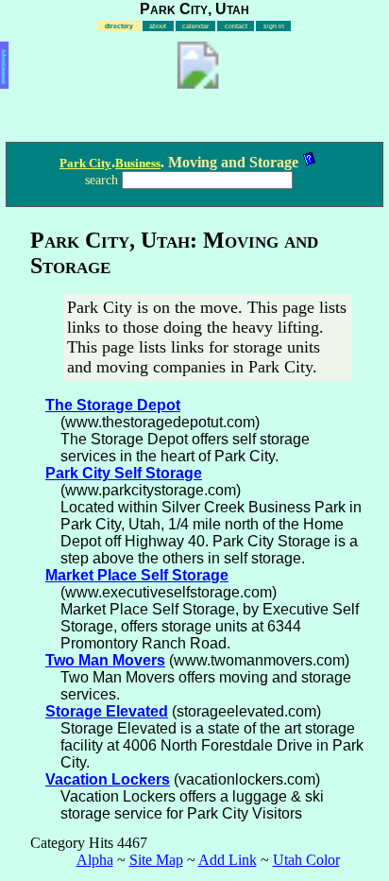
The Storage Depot (112, 405)
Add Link (227, 860)
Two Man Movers (105, 660)
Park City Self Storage (123, 473)
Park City (85, 163)
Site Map (156, 860)
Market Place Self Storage (136, 575)
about (157, 26)
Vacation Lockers (107, 779)
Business (138, 163)
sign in (273, 26)
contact (236, 26)
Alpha (94, 860)
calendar (195, 26)
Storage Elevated (106, 711)
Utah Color (306, 860)
